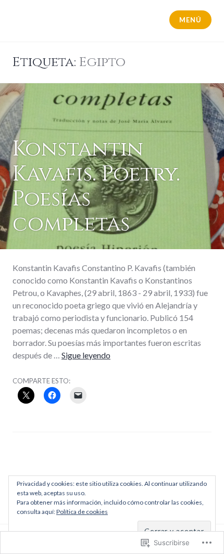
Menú (190, 20)
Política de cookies (82, 512)
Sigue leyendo (85, 355)
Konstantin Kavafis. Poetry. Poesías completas (96, 186)
